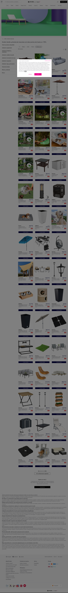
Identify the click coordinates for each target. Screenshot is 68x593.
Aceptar (38, 74)
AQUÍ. (25, 71)
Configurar (30, 74)
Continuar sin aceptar (48, 60)
